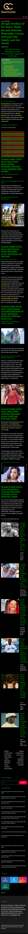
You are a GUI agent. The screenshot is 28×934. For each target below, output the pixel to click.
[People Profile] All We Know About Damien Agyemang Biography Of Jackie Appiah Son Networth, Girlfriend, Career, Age (12, 312)
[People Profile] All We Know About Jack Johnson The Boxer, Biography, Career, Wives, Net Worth (13, 797)
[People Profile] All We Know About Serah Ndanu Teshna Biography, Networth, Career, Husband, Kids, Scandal (11, 165)
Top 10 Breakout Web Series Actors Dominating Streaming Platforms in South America (13, 807)
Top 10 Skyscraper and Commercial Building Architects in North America (12, 836)
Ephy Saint (17, 518)
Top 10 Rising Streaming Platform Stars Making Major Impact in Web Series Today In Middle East (13, 822)
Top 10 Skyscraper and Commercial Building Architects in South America (12, 827)
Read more (3, 892)
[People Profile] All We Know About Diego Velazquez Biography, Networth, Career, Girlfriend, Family (11, 492)
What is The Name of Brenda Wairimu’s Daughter (13, 73)
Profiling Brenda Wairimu (8, 66)
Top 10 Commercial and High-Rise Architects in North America (13, 831)
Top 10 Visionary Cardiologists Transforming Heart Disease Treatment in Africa (13, 802)
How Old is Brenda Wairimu (9, 68)
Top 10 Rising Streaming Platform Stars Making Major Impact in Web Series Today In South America (13, 812)
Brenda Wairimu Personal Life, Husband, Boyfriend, (13, 74)
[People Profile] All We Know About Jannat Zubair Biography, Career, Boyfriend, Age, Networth (12, 251)
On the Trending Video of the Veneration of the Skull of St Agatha (12, 792)
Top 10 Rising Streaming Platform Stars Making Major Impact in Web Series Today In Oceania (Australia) (13, 817)
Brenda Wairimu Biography (9, 65)
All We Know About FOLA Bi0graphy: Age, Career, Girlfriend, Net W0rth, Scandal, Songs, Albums (23, 725)
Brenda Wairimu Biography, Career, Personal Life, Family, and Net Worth (12, 62)
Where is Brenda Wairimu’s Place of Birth (11, 69)
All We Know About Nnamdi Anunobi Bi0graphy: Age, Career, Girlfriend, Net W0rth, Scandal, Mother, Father (23, 612)
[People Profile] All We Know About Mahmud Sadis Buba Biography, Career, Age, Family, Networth (23, 575)
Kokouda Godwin (4, 46)
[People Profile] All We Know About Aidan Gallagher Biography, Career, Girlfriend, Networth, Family (11, 414)
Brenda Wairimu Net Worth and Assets (11, 75)
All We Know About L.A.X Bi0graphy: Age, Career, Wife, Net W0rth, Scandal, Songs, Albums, (23, 687)
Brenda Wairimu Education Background (11, 70)
